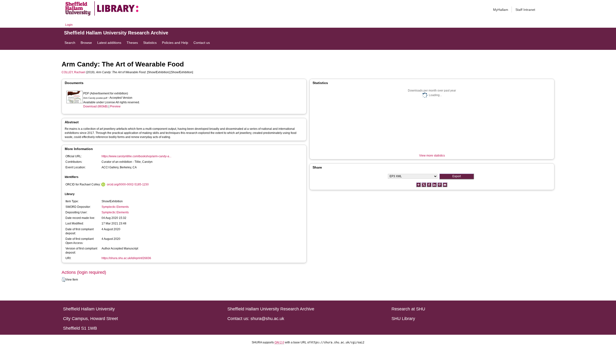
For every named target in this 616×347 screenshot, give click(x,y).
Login (69, 24)
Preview (115, 106)
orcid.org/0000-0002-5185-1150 (128, 184)
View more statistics (432, 155)
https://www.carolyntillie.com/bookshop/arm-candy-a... (136, 156)
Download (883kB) (95, 106)
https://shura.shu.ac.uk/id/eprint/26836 (126, 258)
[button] (63, 279)
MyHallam (500, 10)
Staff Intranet (525, 10)
